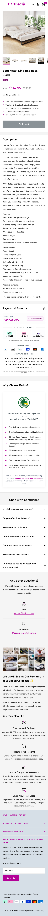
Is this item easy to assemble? (18, 509)
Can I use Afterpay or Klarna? (18, 545)
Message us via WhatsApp (24, 633)
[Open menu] (4, 4)
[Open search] (33, 4)
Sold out (24, 124)
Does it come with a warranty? (18, 536)
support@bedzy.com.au (24, 613)
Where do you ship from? (15, 527)
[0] (43, 4)
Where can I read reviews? (16, 554)
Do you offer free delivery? (16, 518)
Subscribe (10, 878)
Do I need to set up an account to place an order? (19, 565)
